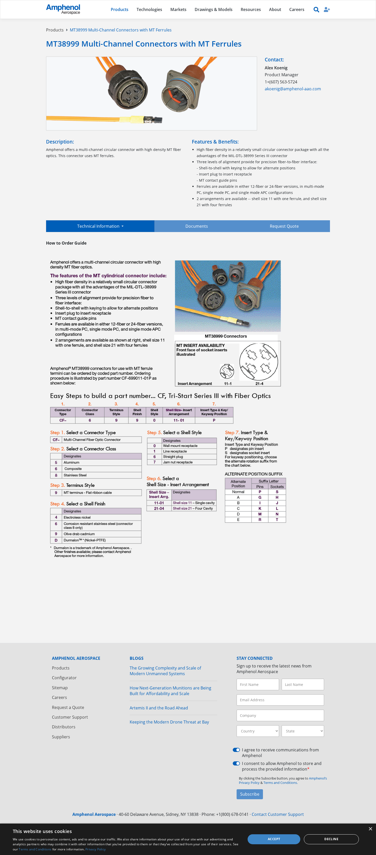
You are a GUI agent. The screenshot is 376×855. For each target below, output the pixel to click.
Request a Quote (68, 707)
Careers (59, 697)
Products (55, 30)
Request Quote (284, 226)
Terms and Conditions (35, 849)
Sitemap (60, 687)
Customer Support (70, 717)
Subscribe (249, 794)
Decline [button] (331, 839)
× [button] (370, 829)
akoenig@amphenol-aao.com (293, 89)
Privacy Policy (95, 849)
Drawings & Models (214, 9)
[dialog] (188, 839)
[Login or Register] (327, 9)
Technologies (149, 9)
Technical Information (98, 226)
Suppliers (61, 737)
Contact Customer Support (278, 814)
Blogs (136, 658)
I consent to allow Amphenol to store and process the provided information (282, 766)
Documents (196, 226)
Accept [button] (274, 839)
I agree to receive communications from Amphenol (280, 752)
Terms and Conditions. (280, 782)
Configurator (64, 678)
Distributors (63, 727)
